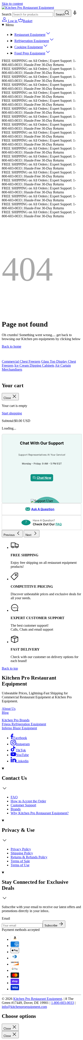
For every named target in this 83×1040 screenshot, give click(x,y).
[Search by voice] (74, 14)
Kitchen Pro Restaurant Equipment (37, 999)
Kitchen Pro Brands (15, 720)
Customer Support (23, 805)
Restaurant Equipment (29, 35)
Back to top (10, 668)
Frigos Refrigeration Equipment (24, 724)
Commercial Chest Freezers (21, 361)
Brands (16, 809)
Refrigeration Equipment (31, 41)
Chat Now (44, 478)
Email (6, 918)
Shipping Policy (22, 853)
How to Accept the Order (28, 801)
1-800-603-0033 (62, 1003)
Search (6, 14)
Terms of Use (20, 865)
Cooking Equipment (28, 47)
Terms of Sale (20, 861)
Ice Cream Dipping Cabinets (34, 365)
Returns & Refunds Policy (29, 857)
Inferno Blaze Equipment (19, 728)
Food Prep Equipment (29, 53)
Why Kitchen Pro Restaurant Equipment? (40, 813)
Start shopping (12, 413)
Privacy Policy (21, 849)
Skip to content (12, 4)
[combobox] (32, 14)
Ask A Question (42, 509)
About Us (8, 709)
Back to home (11, 346)
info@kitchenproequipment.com (24, 1007)
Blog (5, 713)
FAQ (59, 524)
